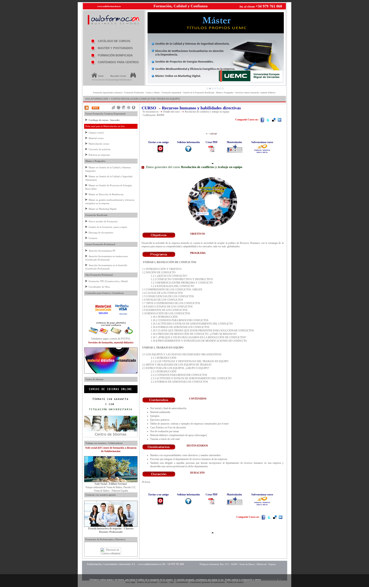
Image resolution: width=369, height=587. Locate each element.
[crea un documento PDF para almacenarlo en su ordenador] (211, 149)
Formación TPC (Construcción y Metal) (108, 281)
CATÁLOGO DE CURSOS (114, 41)
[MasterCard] (103, 314)
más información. (269, 579)
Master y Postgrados (94, 161)
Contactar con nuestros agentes (100, 494)
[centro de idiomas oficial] (111, 436)
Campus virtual (96, 132)
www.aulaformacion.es (109, 6)
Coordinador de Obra (99, 286)
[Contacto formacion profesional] (111, 481)
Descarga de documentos (101, 232)
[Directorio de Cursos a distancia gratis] (110, 553)
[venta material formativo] (111, 372)
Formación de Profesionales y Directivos (104, 539)
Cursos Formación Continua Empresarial (104, 113)
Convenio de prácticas (99, 149)
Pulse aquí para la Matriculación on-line (104, 126)
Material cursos (96, 138)
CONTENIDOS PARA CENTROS (118, 62)
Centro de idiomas (93, 379)
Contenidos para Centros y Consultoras (104, 293)
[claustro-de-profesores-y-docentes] (111, 525)
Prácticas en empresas (99, 155)
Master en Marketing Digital (102, 209)
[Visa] (121, 314)
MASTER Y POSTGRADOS (115, 48)
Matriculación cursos (99, 143)
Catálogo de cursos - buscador (104, 120)
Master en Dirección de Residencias (106, 194)
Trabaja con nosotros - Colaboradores (103, 443)
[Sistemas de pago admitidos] (110, 336)
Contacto (93, 238)
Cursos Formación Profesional (99, 244)
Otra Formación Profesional (98, 275)
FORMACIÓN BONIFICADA (115, 55)
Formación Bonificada (95, 215)
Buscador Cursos (118, 76)
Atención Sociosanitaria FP (102, 250)
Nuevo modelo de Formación (103, 221)
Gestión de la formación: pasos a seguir (108, 227)
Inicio (101, 76)
